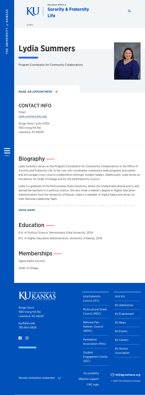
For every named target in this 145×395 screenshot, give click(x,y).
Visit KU (120, 296)
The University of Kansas (129, 381)
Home (30, 25)
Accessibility (91, 373)
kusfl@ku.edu (27, 323)
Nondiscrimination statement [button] (37, 378)
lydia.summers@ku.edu (33, 116)
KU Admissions (124, 305)
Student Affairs (57, 4)
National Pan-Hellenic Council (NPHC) (93, 327)
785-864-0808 (28, 327)
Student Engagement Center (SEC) (95, 357)
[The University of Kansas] (37, 298)
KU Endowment (124, 314)
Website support (89, 379)
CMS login (93, 384)
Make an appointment (36, 92)
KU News (120, 322)
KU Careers (122, 340)
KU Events (121, 331)
